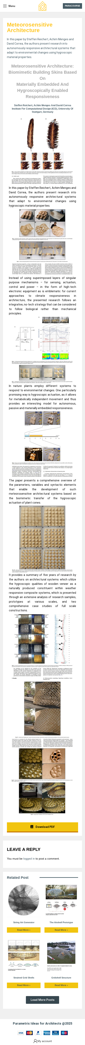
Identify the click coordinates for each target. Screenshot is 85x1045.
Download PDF (45, 826)
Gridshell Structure (61, 977)
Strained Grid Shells (23, 977)
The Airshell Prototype (61, 922)
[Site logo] (42, 5)
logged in (29, 858)
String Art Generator (23, 922)
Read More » (23, 930)
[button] (42, 1000)
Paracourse (72, 6)
